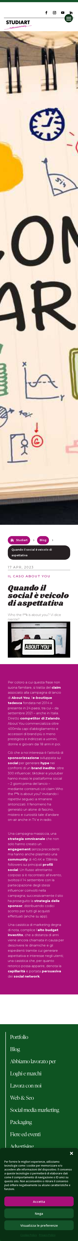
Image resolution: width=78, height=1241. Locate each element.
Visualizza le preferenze (39, 1225)
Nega (39, 1213)
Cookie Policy (28, 1235)
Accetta (39, 1201)
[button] (71, 1153)
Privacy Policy (47, 1235)
